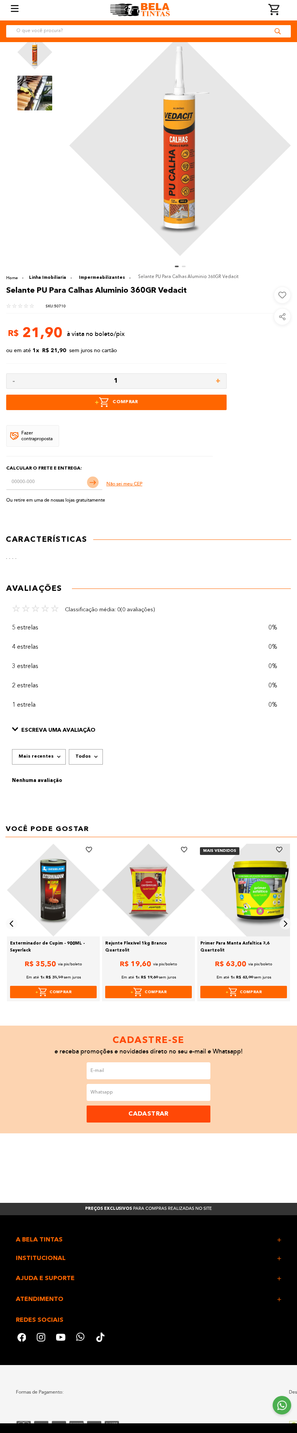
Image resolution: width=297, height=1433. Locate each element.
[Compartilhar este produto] (282, 316)
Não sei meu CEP (124, 484)
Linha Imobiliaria (47, 278)
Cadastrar (148, 1114)
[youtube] (61, 1338)
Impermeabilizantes (102, 278)
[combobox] (148, 31)
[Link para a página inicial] (14, 278)
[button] (148, 730)
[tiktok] (101, 1338)
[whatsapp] (81, 1338)
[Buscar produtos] (277, 31)
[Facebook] (21, 1338)
